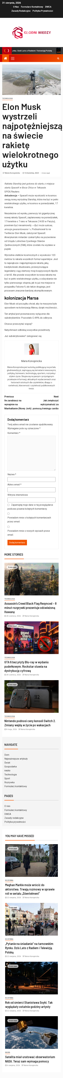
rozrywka (9, 880)
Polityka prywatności (43, 11)
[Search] (58, 58)
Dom (6, 754)
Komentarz (13, 433)
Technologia (7, 98)
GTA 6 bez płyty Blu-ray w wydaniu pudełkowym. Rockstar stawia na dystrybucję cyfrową (26, 666)
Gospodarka (10, 766)
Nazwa (11, 474)
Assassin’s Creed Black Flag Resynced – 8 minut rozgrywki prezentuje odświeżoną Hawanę (30, 607)
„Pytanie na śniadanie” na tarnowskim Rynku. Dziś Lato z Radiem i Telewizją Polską (29, 948)
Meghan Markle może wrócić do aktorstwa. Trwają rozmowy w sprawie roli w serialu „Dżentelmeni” (30, 889)
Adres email (14, 484)
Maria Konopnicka (12, 173)
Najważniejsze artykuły (16, 758)
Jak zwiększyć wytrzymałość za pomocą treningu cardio (46, 402)
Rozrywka (9, 782)
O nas (16, 7)
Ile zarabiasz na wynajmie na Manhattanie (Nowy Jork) (18, 402)
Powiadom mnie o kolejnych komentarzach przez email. (29, 519)
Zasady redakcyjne (20, 11)
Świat (7, 762)
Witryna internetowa (17, 494)
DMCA (48, 7)
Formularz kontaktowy (32, 7)
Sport (7, 778)
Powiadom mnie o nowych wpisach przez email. (28, 532)
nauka (7, 770)
